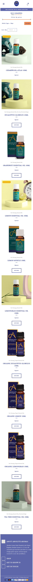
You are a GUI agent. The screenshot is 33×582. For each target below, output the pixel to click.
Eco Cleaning (13, 67)
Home (12, 14)
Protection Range (24, 112)
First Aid (19, 112)
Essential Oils (19, 67)
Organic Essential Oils (19, 360)
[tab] (16, 541)
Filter (28, 23)
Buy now (16, 125)
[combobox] (12, 29)
